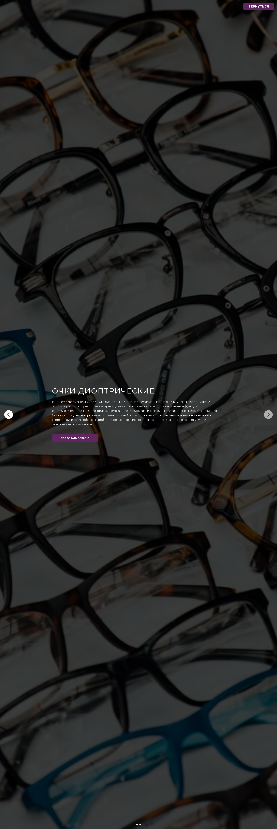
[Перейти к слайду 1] (137, 824)
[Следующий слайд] (268, 414)
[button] (75, 438)
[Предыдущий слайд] (8, 414)
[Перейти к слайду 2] (140, 824)
